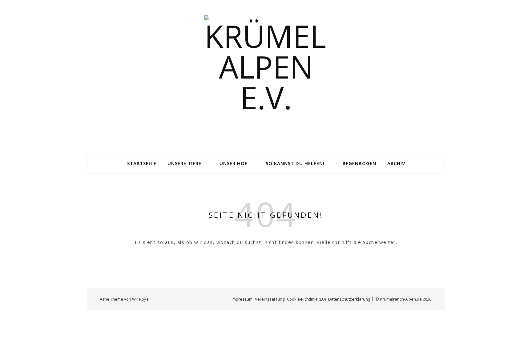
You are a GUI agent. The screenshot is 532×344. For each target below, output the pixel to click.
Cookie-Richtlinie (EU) (306, 299)
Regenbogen (359, 163)
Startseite (141, 163)
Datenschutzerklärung (349, 299)
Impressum (242, 299)
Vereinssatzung (269, 299)
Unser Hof (234, 163)
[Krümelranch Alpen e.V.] (266, 77)
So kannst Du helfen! (295, 163)
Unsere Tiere (184, 163)
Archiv (396, 163)
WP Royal (141, 299)
